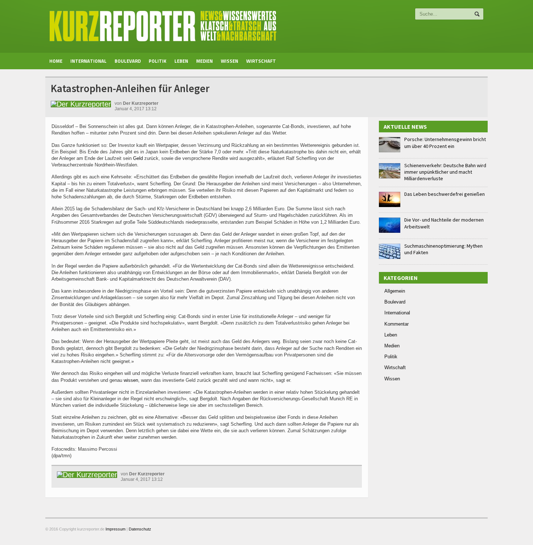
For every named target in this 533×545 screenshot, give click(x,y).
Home (55, 61)
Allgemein (394, 291)
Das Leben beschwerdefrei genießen (444, 194)
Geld (138, 158)
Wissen (229, 61)
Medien (204, 61)
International (88, 61)
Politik (157, 61)
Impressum (115, 529)
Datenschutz (140, 529)
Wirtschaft (261, 61)
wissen (131, 380)
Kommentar (396, 324)
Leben (181, 61)
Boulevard (128, 61)
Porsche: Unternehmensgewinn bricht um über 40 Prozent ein (445, 142)
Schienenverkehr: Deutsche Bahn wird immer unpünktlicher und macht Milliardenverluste (445, 172)
